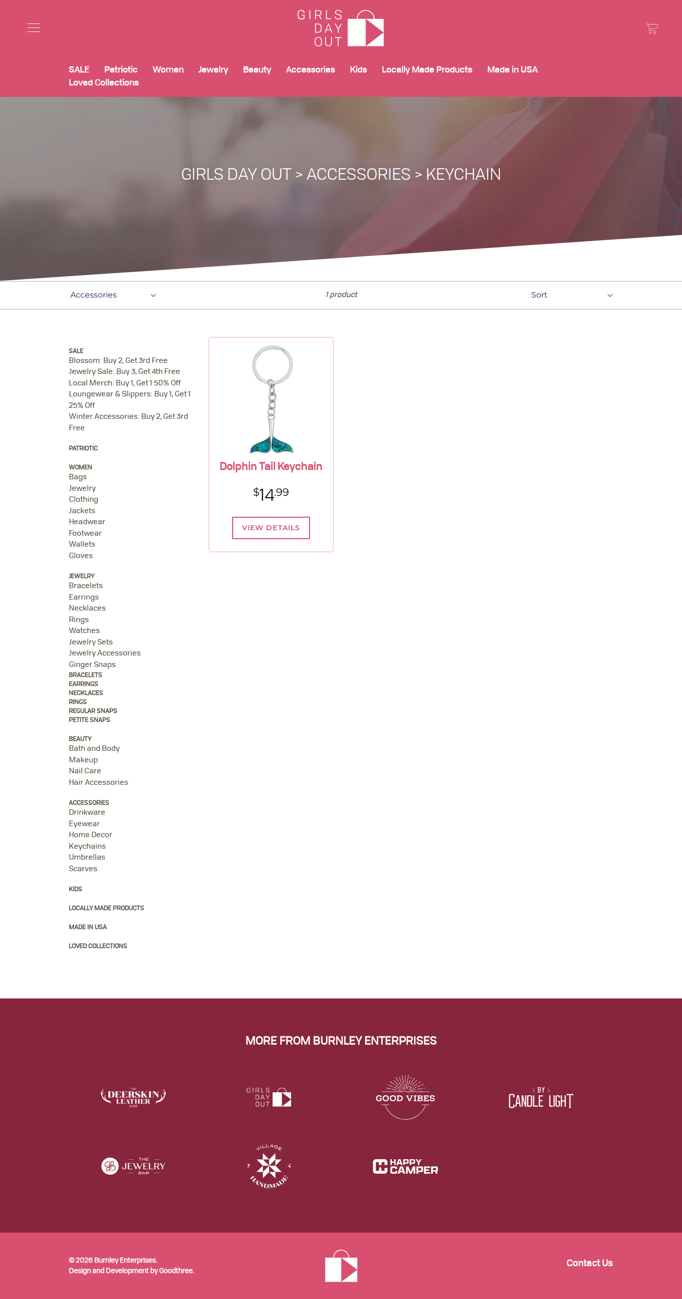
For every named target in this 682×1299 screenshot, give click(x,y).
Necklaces (87, 609)
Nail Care (85, 771)
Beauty (257, 70)
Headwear (87, 522)
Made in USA (512, 70)
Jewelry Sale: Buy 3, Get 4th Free (124, 372)
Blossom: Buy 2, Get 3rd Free (118, 361)
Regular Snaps (93, 711)
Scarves (83, 869)
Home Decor (90, 835)
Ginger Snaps (92, 665)
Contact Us (590, 1264)
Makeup (83, 760)
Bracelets (86, 586)
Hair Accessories (98, 783)
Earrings (84, 598)
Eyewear (84, 824)
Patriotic (121, 70)
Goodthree (176, 1271)
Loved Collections (104, 83)
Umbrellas (87, 858)
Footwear (85, 534)
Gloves (81, 556)
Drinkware (87, 813)
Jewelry (213, 70)
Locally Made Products (427, 70)
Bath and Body (94, 749)
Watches (84, 631)
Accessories (310, 70)
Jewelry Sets (91, 643)
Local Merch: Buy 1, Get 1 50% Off (125, 383)
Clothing (83, 500)
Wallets (82, 545)
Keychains (87, 847)
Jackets (82, 511)
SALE (79, 70)
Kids (358, 70)
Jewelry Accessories (105, 653)
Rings (79, 620)
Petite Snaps (89, 720)
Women (168, 70)
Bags (78, 477)
